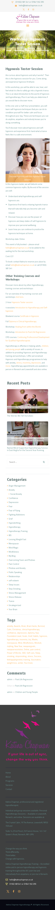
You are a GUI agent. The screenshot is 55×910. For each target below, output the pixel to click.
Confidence (13, 498)
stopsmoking (21, 656)
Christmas (16, 629)
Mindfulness (14, 551)
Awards (17, 626)
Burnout (41, 626)
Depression (13, 502)
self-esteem (14, 580)
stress (19, 362)
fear (37, 632)
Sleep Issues (14, 584)
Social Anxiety (16, 494)
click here (19, 296)
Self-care (30, 652)
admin (9, 679)
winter (20, 662)
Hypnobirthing (15, 522)
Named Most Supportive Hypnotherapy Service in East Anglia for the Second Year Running (27, 449)
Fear (10, 506)
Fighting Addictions (17, 514)
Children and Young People (26, 692)
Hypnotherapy (14, 527)
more (8, 365)
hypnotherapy (12, 639)
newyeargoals (29, 646)
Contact (9, 789)
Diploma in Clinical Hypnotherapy (22, 321)
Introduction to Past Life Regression (30, 332)
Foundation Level (14, 636)
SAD (24, 652)
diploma (31, 632)
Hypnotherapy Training (18, 531)
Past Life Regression (24, 679)
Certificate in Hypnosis (29, 316)
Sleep (37, 652)
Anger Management (17, 485)
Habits (35, 636)
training (26, 659)
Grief (11, 518)
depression (36, 362)
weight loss (12, 662)
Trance (11, 601)
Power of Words (14, 652)
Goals (24, 636)
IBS (10, 535)
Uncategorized (15, 605)
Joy (29, 639)
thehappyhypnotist (14, 659)
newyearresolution (15, 649)
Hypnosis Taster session (22, 302)
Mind (20, 642)
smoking (10, 656)
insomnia (26, 362)
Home (9, 50)
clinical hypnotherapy (30, 629)
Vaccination (36, 659)
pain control (35, 649)
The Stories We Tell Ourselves (20, 416)
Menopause (14, 543)
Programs (10, 780)
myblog (10, 646)
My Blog (12, 555)
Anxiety (12, 489)
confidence (11, 632)
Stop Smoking (15, 588)
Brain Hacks (32, 626)
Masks (35, 639)
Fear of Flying (14, 510)
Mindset (37, 642)
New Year (18, 646)
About (8, 776)
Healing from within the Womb (28, 326)
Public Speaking (15, 572)
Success (37, 656)
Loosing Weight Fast (17, 539)
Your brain (28, 662)
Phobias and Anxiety (17, 568)
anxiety (10, 626)
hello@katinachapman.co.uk (17, 247)
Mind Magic (13, 547)
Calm (9, 629)
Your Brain (13, 609)
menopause (12, 642)
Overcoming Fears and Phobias (22, 560)
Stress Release (15, 597)
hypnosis (43, 636)
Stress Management (17, 592)
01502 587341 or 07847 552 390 (22, 883)
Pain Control (14, 564)
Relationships (14, 576)
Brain (23, 626)
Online (26, 649)
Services (9, 785)
